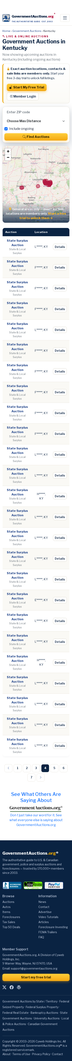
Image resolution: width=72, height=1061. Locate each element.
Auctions (8, 902)
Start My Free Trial (28, 87)
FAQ (41, 937)
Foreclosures (11, 917)
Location (41, 232)
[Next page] (41, 777)
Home (6, 31)
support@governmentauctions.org (34, 968)
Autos (6, 907)
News (42, 902)
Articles (43, 922)
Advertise (45, 912)
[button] (8, 151)
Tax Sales (8, 922)
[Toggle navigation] (65, 18)
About (6, 1054)
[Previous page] (8, 768)
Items (6, 912)
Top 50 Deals (11, 927)
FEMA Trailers (47, 932)
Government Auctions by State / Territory (29, 1001)
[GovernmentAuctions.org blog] (19, 987)
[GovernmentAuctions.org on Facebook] (12, 987)
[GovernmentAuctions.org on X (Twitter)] (4, 987)
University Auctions (47, 1018)
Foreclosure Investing (53, 927)
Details (60, 247)
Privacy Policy (41, 1054)
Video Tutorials (48, 917)
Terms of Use (21, 1054)
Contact (43, 907)
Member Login (24, 96)
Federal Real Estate (15, 1012)
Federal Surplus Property (42, 1007)
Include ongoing (21, 129)
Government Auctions (26, 31)
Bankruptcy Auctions (44, 1012)
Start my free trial (36, 977)
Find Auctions (38, 137)
